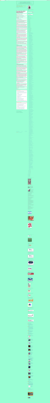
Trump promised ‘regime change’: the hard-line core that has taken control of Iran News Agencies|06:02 (30, 334)
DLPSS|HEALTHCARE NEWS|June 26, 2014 (30, 150)
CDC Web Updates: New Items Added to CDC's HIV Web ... (31, 113)
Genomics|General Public (30, 41)
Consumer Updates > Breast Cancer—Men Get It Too (31, 98)
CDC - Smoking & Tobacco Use (31, 78)
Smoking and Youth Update (31, 142)
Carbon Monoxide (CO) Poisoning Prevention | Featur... (31, 122)
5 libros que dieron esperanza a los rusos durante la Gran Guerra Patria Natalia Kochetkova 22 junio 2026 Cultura (30, 325)
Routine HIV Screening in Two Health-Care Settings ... (31, 159)
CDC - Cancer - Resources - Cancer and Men (31, 120)
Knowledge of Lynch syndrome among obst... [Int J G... (31, 60)
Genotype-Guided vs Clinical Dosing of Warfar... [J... (31, 51)
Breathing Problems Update (31, 91)
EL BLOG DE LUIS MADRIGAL (29, 356)
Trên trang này (21, 16)
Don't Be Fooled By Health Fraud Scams (20, 104)
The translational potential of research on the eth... (31, 77)
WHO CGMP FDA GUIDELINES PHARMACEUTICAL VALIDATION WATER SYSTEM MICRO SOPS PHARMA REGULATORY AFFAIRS (30, 359)
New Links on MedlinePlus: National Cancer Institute (31, 109)
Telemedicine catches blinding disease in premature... (31, 162)
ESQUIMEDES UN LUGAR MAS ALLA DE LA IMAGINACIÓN (30, 375)
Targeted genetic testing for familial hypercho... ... (31, 55)
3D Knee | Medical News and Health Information (31, 38)
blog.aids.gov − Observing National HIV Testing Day (31, 106)
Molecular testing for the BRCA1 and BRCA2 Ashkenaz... (31, 59)
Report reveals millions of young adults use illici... (31, 137)
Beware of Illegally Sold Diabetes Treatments (21, 108)
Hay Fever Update (30, 136)
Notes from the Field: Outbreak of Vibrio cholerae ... (31, 156)
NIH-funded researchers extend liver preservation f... (31, 36)
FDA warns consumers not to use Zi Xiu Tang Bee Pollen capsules (21, 93)
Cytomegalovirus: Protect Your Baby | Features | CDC (31, 121)
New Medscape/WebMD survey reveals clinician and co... (31, 131)
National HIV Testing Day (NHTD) (31, 110)
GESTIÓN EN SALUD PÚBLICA (30, 326)
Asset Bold (18, 32)
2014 (28, 27)
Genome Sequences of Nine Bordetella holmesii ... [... (31, 48)
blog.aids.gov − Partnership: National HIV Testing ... (31, 163)
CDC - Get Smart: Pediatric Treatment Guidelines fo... (31, 129)
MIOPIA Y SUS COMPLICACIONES (31, 363)
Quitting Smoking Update (30, 144)
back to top (17, 44)
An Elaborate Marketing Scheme (19, 19)
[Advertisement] (20, 127)
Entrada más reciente (17, 131)
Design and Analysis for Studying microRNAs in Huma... (31, 87)
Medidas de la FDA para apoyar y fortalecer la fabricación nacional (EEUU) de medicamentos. (30, 331)
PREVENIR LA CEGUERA (30, 362)
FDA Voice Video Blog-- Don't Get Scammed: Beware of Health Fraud (21, 96)
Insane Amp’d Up (22, 31)
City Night (31, 366)
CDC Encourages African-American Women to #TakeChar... (30, 115)
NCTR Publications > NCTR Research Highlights (31, 107)
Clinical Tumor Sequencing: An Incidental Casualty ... (31, 63)
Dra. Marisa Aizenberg (30, 352)
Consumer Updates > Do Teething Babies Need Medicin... (31, 97)
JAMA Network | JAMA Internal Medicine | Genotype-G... (31, 76)
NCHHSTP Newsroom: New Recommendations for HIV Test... (31, 167)
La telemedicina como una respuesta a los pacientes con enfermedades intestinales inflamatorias (31, 354)
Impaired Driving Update (30, 141)
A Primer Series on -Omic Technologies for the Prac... (31, 88)
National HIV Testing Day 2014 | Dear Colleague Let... (31, 103)
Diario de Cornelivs (29, 348)
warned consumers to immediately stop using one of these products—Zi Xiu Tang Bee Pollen (21, 27)
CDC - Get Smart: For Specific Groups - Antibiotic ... (31, 126)
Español (17, 16)
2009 (28, 176)
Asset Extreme (23, 31)
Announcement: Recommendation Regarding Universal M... (31, 155)
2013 (28, 173)
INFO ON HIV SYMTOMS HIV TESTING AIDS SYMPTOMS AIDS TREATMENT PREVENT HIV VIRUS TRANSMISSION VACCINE (30, 384)
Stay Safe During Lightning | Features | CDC (31, 119)
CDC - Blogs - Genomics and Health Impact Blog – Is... (31, 71)
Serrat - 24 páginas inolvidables (31, 369)
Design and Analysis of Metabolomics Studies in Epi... (31, 89)
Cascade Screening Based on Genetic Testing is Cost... (31, 56)
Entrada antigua (26, 131)
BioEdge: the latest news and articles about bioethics (31, 101)
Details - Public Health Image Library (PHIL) (31, 117)
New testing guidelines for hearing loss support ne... (31, 68)
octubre (29, 29)
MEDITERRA (29, 388)
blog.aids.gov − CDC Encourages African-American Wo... (31, 104)
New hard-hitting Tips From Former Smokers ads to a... (31, 70)
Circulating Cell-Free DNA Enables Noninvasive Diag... (31, 57)
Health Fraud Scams (19, 95)
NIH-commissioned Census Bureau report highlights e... (31, 32)
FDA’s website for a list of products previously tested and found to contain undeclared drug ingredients (21, 78)
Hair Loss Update (30, 94)
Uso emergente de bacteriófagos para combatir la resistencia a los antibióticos (31, 339)
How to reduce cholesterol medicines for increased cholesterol (31, 386)
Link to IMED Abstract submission (30, 165)
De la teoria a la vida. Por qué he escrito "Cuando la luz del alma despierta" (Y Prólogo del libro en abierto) (31, 350)
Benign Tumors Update (30, 140)
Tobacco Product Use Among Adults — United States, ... (31, 157)
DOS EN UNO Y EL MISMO (30, 356)
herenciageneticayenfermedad (30, 330)
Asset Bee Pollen (21, 32)
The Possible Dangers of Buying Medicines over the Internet (21, 106)
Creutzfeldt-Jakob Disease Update (31, 143)
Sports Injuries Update (30, 90)
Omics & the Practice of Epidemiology (30, 83)
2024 (28, 20)
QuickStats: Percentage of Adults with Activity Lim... (31, 152)
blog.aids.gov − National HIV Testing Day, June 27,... (31, 105)
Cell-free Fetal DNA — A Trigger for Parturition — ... (31, 50)
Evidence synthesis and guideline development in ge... (31, 44)
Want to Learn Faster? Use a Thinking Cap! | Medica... (31, 40)
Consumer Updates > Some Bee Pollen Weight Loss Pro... (31, 95)
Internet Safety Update (30, 138)
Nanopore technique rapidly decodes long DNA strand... (31, 166)
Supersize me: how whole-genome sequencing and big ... (31, 84)
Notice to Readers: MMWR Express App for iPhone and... (31, 154)
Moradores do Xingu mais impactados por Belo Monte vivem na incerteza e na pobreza (30, 380)
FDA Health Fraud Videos (19, 97)
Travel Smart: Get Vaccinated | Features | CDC (31, 123)
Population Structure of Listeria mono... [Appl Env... (31, 47)
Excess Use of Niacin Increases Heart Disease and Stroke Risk (31, 360)
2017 (28, 25)
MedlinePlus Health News (30, 69)
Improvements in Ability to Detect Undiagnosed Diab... (31, 75)
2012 (28, 174)
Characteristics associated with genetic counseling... (31, 49)
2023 (28, 21)
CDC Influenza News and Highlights (30, 112)
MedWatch (22, 80)
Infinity (17, 31)
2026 (28, 19)
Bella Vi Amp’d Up (18, 31)
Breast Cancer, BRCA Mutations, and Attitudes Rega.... (31, 66)
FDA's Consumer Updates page (22, 86)
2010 (28, 175)
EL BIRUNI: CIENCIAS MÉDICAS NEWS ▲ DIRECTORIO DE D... (30, 35)
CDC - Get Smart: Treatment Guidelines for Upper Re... (31, 130)
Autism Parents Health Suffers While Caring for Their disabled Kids (31, 373)
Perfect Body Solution (20, 31)
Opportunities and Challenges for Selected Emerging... (31, 85)
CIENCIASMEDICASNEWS (25, 2)
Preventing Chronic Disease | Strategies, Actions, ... (31, 79)
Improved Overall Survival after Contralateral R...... (31, 61)
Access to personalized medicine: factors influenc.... (31, 67)
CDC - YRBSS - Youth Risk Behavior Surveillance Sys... (31, 111)
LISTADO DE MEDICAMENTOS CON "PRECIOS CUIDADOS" (30, 382)
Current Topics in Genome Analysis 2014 (30, 81)
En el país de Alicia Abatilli (30, 335)
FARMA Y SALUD (29, 381)
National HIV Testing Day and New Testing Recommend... (31, 160)
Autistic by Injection (29, 372)
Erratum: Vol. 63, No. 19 (30, 153)
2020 (28, 23)
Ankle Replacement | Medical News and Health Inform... (31, 39)
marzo (29, 171)
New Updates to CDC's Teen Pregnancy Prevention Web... (31, 116)
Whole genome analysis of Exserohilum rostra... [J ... (31, 46)
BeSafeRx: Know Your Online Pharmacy (20, 98)
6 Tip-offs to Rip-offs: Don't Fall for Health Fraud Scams (21, 103)
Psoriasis (29, 108)
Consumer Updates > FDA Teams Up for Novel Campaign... (31, 96)
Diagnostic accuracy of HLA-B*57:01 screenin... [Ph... (31, 53)
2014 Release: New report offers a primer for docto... (31, 80)
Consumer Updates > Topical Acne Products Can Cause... (31, 100)
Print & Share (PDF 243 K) (21, 15)
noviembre (29, 28)
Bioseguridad (29, 338)
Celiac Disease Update (30, 92)
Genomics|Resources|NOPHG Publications (31, 43)
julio (29, 31)
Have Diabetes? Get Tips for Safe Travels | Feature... (31, 124)
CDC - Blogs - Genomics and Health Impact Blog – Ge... (31, 72)
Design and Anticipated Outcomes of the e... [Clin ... (31, 54)
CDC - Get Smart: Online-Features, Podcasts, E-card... (31, 127)
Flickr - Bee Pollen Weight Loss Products (20, 91)
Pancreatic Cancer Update (30, 93)
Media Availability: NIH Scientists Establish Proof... (31, 133)
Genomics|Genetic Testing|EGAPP (31, 82)
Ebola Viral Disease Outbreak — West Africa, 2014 (31, 151)
